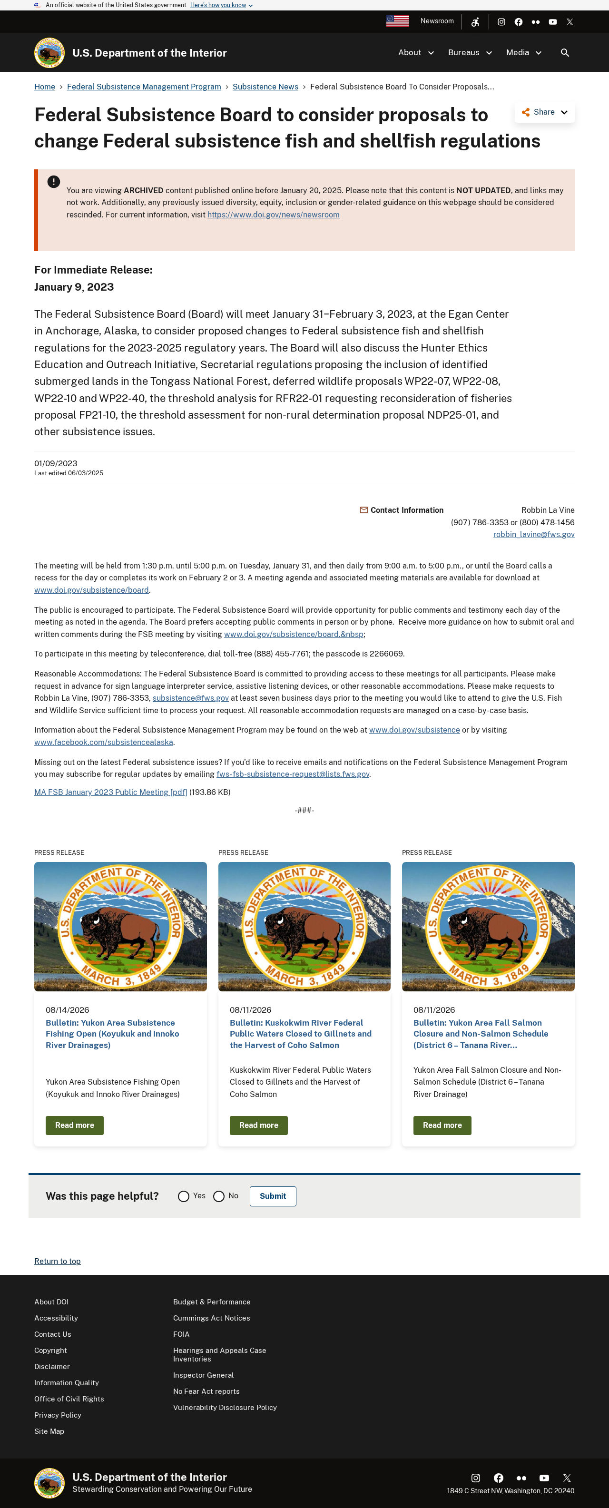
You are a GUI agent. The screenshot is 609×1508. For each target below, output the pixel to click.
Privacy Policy (57, 1415)
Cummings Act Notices (211, 1318)
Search (565, 52)
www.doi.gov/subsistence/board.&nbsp (293, 634)
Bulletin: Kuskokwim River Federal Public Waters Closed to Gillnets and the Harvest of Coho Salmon (301, 1034)
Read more (74, 1125)
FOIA (181, 1334)
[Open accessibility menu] (475, 21)
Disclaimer (52, 1366)
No (233, 1195)
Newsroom (437, 21)
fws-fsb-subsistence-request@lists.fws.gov (292, 774)
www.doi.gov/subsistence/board (91, 590)
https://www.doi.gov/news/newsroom (273, 214)
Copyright (50, 1350)
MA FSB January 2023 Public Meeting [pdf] (110, 792)
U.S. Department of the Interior (149, 53)
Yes (199, 1195)
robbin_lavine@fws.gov (534, 534)
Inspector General (203, 1375)
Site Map (49, 1431)
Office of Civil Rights (69, 1399)
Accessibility (56, 1318)
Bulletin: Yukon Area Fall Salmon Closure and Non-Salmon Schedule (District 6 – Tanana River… (481, 1034)
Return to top (57, 1261)
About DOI (51, 1302)
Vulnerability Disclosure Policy (225, 1407)
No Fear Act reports (206, 1391)
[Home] (49, 53)
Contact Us (52, 1334)
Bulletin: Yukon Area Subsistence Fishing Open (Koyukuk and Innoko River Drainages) (112, 1034)
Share (544, 112)
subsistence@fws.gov (191, 698)
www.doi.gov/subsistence (414, 729)
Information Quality (66, 1383)
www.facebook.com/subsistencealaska (103, 742)
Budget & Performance (212, 1302)
